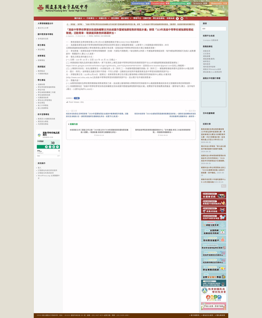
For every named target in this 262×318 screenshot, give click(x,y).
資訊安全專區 (43, 121)
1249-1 (69, 98)
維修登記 (206, 61)
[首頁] (67, 24)
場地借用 (206, 64)
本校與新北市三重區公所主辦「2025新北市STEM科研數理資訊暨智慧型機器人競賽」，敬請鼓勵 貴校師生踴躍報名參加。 (99, 131)
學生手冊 (41, 90)
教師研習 (97, 36)
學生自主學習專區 (45, 100)
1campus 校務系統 (210, 40)
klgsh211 (71, 36)
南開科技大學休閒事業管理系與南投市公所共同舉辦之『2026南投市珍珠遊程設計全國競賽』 (213, 158)
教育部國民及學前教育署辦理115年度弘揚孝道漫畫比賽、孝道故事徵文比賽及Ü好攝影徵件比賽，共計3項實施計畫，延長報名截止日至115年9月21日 (213, 134)
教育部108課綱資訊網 (46, 119)
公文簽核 (206, 54)
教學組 (91, 36)
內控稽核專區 (43, 124)
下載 (76, 98)
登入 (39, 168)
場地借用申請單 (209, 67)
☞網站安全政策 (207, 315)
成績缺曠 (41, 84)
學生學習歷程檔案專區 (46, 87)
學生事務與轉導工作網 (46, 92)
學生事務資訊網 (44, 95)
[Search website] (187, 18)
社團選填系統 (43, 97)
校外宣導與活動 (105, 36)
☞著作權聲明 (194, 315)
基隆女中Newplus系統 (212, 69)
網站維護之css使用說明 (212, 72)
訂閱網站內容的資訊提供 (47, 170)
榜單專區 (41, 60)
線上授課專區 (43, 108)
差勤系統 (206, 51)
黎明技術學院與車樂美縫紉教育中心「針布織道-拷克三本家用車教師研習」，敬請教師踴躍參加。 (162, 131)
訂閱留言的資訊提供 (46, 173)
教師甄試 (41, 71)
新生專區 (41, 49)
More (224, 186)
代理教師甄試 (43, 74)
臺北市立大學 (43, 28)
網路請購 (206, 56)
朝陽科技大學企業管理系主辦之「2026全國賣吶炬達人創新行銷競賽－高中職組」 (213, 170)
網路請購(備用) (209, 59)
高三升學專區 (43, 105)
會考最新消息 (43, 39)
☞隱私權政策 (220, 315)
